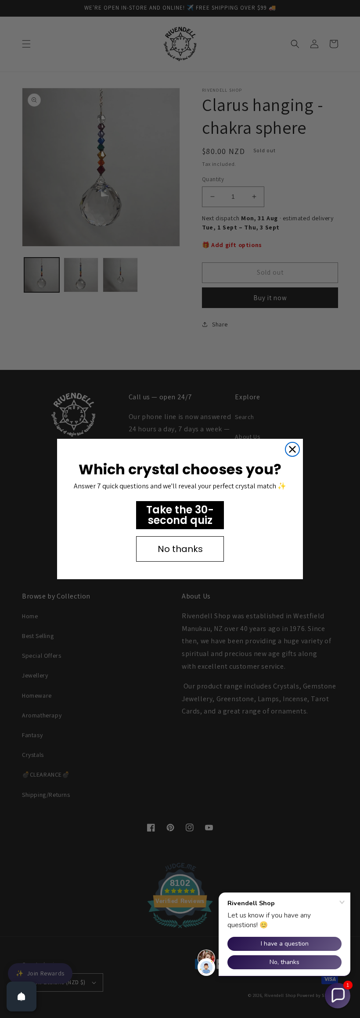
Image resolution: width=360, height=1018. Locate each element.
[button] (337, 995)
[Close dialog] (292, 449)
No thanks (180, 549)
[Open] (21, 996)
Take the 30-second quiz (180, 514)
